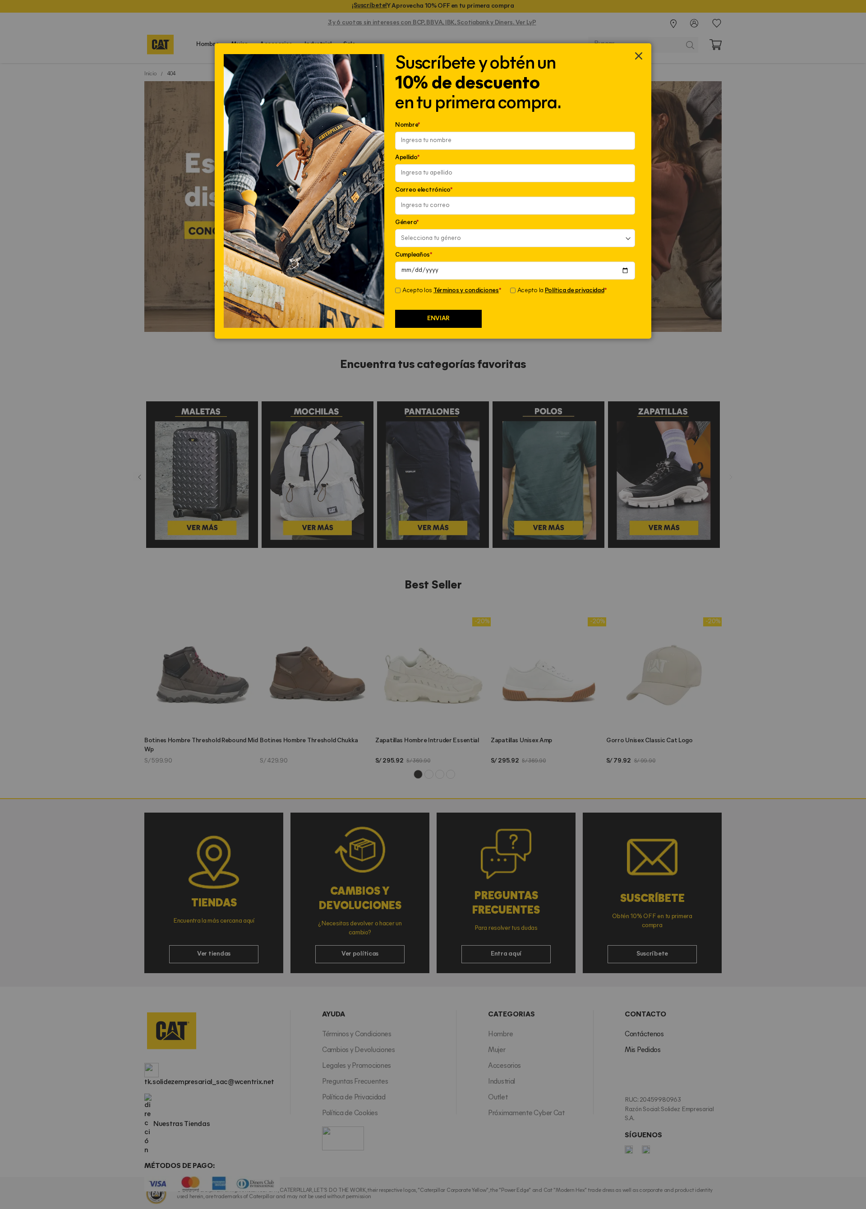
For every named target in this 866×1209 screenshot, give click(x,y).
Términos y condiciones (466, 290)
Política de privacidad (574, 290)
